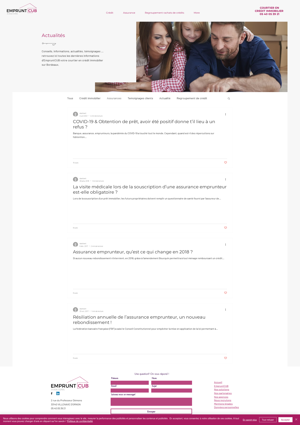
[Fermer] (296, 420)
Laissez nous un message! (123, 394)
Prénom (114, 378)
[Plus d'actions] (226, 114)
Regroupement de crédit (192, 98)
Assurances (114, 98)
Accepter (285, 419)
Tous (70, 98)
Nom (154, 378)
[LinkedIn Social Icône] (58, 393)
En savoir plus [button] (250, 419)
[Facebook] (51, 393)
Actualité (164, 98)
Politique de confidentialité (80, 421)
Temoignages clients (140, 98)
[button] (228, 98)
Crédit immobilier (90, 98)
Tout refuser (268, 419)
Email (113, 386)
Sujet (154, 386)
